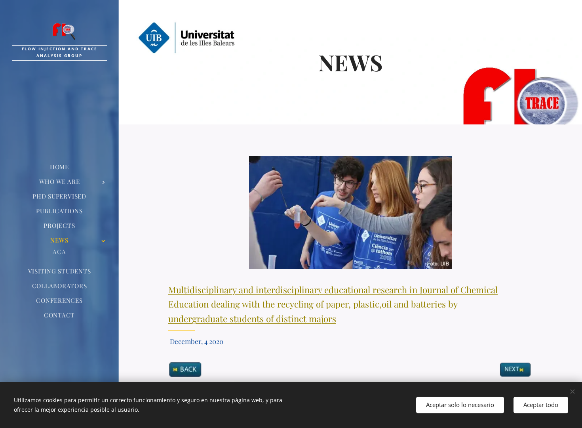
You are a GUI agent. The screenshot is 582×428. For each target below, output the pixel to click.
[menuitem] (59, 167)
